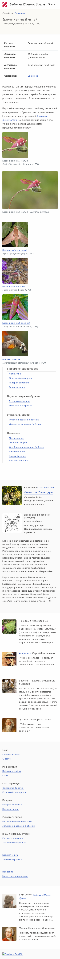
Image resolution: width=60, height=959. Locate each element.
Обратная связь (11, 754)
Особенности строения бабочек (26, 447)
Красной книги (45, 487)
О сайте (6, 758)
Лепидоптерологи (12, 859)
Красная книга (10, 855)
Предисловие (16, 438)
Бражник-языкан (11, 359)
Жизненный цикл (18, 442)
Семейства (15, 373)
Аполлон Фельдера (38, 492)
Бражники (20, 13)
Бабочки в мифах (11, 771)
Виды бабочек (17, 451)
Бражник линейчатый (13, 286)
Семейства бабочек (13, 788)
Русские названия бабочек (24, 419)
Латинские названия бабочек (25, 424)
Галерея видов (17, 387)
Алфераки (25, 653)
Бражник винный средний (16, 323)
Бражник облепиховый (14, 250)
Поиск (51, 4)
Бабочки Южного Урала (26, 4)
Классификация (17, 456)
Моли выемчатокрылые (15, 876)
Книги (5, 775)
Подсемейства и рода (20, 378)
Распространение (18, 460)
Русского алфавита (19, 401)
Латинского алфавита (20, 405)
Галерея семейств (19, 382)
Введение (7, 871)
